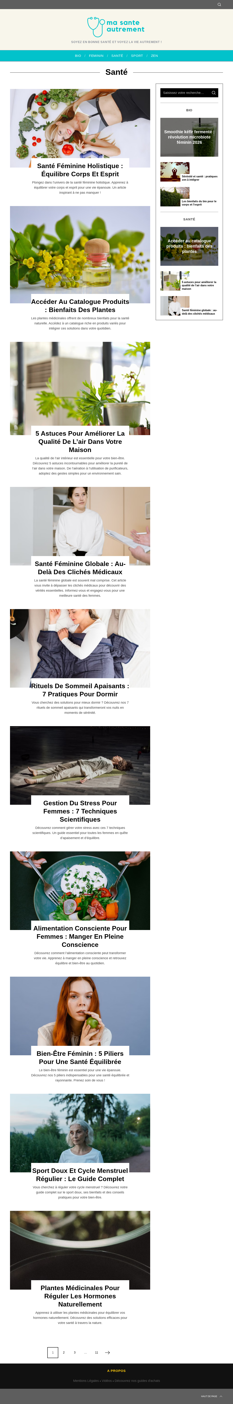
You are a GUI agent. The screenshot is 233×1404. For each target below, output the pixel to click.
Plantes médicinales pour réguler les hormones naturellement (80, 1296)
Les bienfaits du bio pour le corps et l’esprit (199, 203)
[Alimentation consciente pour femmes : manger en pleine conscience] (80, 890)
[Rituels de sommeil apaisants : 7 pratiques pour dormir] (80, 648)
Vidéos (107, 1381)
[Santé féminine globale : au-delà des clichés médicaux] (80, 526)
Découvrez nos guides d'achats (137, 1381)
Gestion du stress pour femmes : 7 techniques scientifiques (80, 811)
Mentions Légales (86, 1381)
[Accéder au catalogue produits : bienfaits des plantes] (80, 254)
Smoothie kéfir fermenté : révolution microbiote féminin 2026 (189, 137)
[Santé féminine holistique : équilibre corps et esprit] (80, 128)
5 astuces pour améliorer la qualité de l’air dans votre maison (80, 441)
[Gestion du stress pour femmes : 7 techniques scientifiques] (80, 765)
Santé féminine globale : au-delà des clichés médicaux (199, 312)
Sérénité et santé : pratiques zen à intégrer (200, 178)
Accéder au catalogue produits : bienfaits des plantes (189, 246)
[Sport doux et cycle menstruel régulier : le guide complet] (80, 1133)
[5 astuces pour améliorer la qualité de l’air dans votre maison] (80, 388)
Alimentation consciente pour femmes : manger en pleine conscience (80, 936)
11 (96, 1352)
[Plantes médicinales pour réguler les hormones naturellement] (80, 1250)
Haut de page (209, 1396)
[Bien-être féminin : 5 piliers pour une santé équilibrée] (80, 1016)
